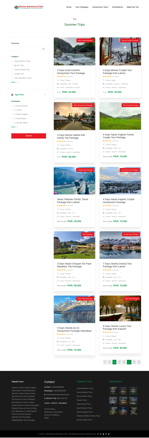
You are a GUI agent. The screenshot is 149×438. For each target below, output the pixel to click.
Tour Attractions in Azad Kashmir (24, 411)
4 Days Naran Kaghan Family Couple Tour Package (118, 136)
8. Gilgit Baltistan (123, 411)
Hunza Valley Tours (84, 396)
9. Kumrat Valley (133, 410)
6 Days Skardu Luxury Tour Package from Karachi (117, 327)
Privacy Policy (49, 409)
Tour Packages (81, 7)
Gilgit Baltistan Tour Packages (23, 420)
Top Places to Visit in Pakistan (23, 399)
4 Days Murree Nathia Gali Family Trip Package (71, 136)
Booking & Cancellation (53, 412)
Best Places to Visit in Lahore (23, 402)
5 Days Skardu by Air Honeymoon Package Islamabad (74, 329)
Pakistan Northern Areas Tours (88, 416)
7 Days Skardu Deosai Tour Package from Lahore (117, 265)
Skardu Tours (82, 400)
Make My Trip (133, 7)
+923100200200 (57, 387)
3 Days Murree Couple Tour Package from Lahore (117, 71)
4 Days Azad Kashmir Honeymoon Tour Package (71, 71)
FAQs (46, 418)
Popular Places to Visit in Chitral (24, 408)
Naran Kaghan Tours (85, 412)
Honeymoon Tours (100, 7)
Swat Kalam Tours (84, 404)
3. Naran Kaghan (133, 390)
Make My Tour (62, 398)
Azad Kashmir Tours (84, 408)
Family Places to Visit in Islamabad (25, 405)
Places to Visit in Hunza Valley (23, 393)
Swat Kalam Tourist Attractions (23, 390)
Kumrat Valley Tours (84, 420)
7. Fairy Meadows (113, 411)
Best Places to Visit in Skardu (23, 396)
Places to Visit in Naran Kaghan (24, 388)
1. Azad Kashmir (113, 390)
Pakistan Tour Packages (21, 417)
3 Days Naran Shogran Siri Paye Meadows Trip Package (74, 265)
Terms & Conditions (51, 415)
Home (68, 7)
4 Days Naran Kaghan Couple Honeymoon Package (118, 200)
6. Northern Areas (133, 400)
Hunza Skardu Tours (84, 392)
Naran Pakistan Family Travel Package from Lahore (72, 200)
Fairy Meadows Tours (85, 388)
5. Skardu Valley (123, 400)
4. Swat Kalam (113, 400)
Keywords (15, 43)
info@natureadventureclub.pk (57, 394)
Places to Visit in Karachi (21, 414)
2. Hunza (123, 390)
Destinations (117, 7)
